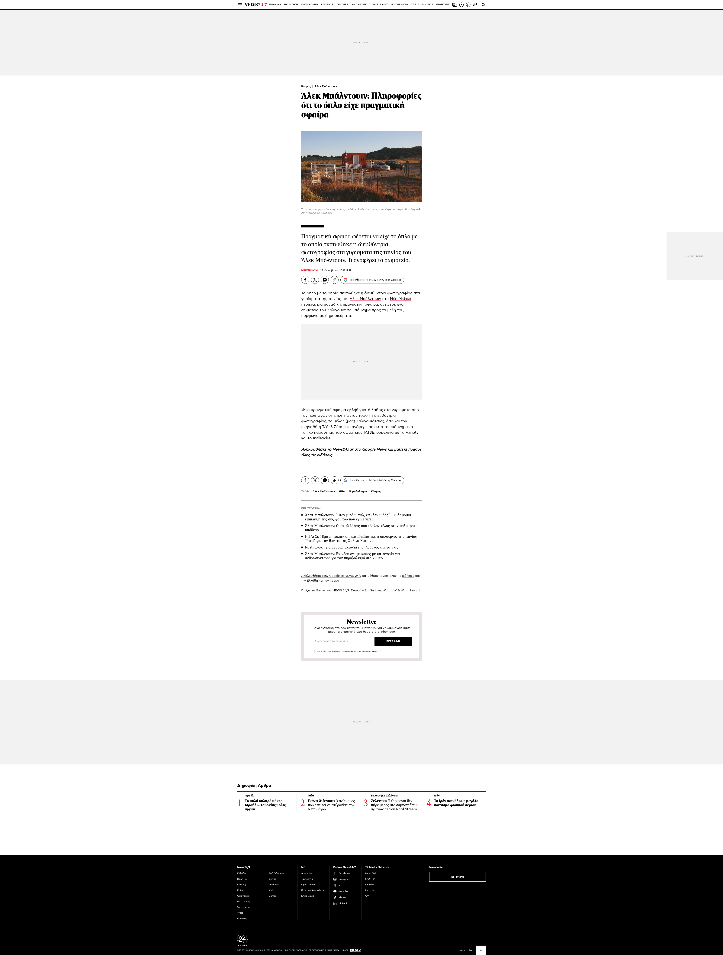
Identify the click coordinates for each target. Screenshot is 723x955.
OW (367, 896)
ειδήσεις (324, 455)
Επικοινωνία (307, 896)
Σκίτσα (272, 879)
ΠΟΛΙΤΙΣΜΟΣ (379, 4)
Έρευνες (242, 918)
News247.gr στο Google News (360, 449)
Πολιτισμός (243, 901)
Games (321, 590)
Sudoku (375, 590)
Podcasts (274, 884)
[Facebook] (305, 280)
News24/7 (370, 873)
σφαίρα (371, 304)
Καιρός (427, 4)
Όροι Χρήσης (308, 884)
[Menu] (239, 4)
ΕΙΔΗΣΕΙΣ (443, 4)
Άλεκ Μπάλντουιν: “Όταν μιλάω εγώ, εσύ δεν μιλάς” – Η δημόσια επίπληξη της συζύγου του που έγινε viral (358, 517)
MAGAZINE (359, 4)
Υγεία (240, 913)
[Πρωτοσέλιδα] (454, 4)
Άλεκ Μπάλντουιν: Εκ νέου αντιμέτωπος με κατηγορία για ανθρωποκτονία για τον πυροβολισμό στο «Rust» (352, 556)
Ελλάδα (241, 873)
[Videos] (461, 4)
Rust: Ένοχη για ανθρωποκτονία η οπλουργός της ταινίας (351, 547)
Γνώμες (241, 890)
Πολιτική (242, 879)
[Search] (483, 4)
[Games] (475, 4)
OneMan (369, 884)
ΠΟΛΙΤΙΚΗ (291, 4)
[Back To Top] (481, 950)
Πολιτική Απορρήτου (312, 890)
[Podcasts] (468, 4)
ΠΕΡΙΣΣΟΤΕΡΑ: (311, 508)
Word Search (410, 590)
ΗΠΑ (342, 491)
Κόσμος (306, 86)
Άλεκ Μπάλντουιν (326, 86)
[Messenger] (325, 280)
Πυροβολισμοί (358, 491)
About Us (306, 873)
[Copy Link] (335, 280)
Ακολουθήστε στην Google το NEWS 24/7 (331, 575)
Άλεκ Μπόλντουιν (365, 299)
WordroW (390, 590)
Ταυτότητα (307, 879)
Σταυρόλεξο (359, 590)
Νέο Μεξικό (400, 299)
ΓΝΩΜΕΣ (342, 4)
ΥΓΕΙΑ (415, 4)
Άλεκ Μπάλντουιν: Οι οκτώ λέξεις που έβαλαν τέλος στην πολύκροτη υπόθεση (361, 527)
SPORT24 (370, 879)
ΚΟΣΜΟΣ (327, 4)
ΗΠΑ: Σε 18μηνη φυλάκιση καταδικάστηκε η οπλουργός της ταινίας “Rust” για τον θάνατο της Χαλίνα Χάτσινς (361, 538)
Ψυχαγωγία (243, 907)
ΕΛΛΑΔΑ (275, 4)
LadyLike (370, 890)
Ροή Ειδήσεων (276, 873)
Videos (273, 890)
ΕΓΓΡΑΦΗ (457, 877)
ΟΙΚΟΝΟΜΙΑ (309, 4)
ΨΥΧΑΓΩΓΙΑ (399, 4)
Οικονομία (243, 896)
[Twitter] (315, 280)
